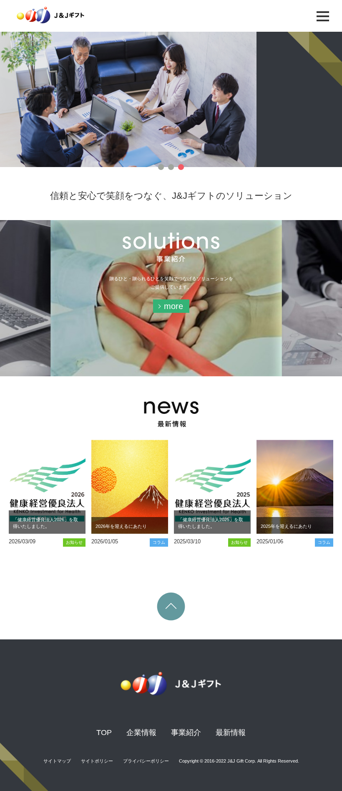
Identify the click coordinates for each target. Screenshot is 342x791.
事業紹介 (186, 732)
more (173, 306)
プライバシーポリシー (146, 760)
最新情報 (231, 732)
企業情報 (141, 732)
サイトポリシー (97, 760)
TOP (104, 732)
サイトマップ (57, 760)
